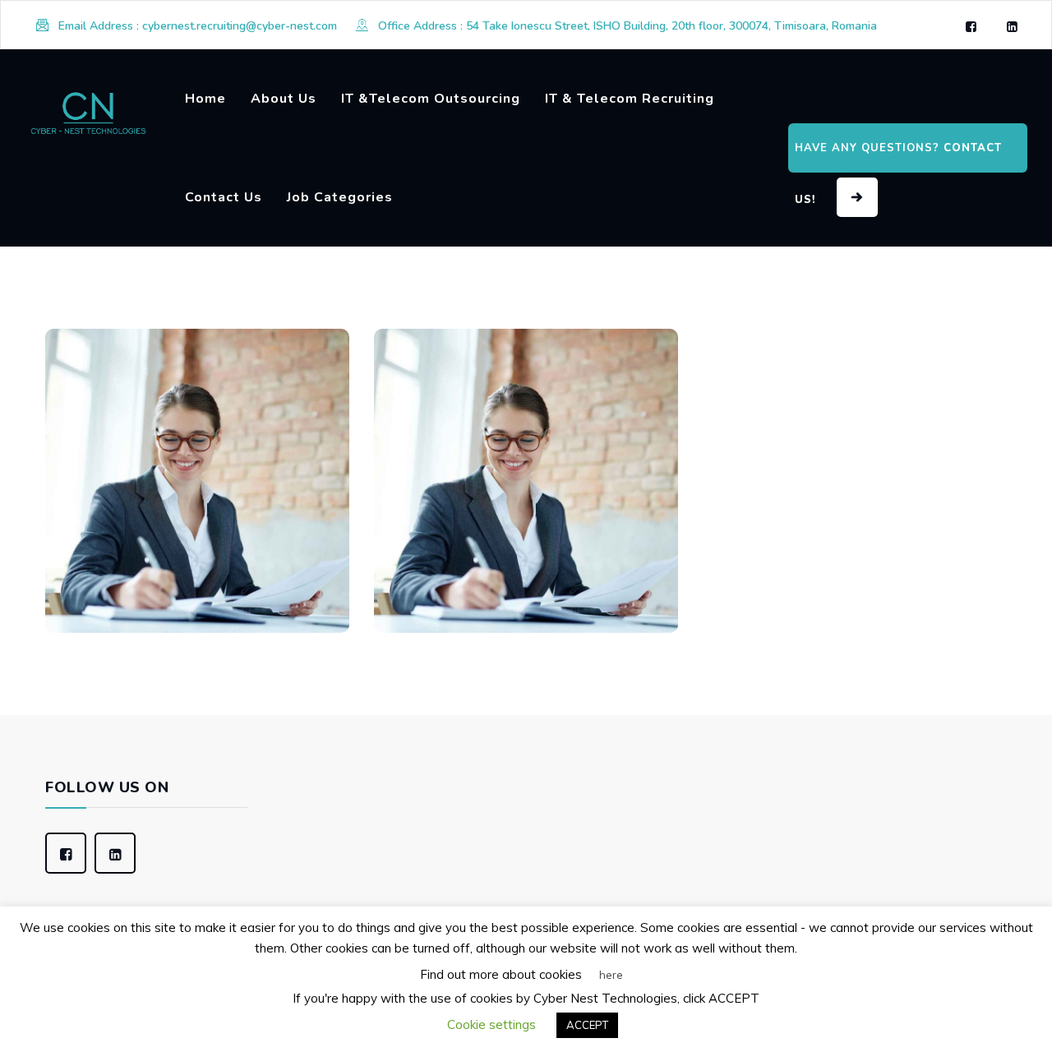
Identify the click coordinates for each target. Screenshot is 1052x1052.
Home (205, 99)
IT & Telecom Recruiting (629, 99)
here (611, 974)
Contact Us (223, 197)
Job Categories (340, 197)
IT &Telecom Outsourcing (430, 99)
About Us (283, 99)
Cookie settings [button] (491, 1024)
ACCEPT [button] (587, 1024)
